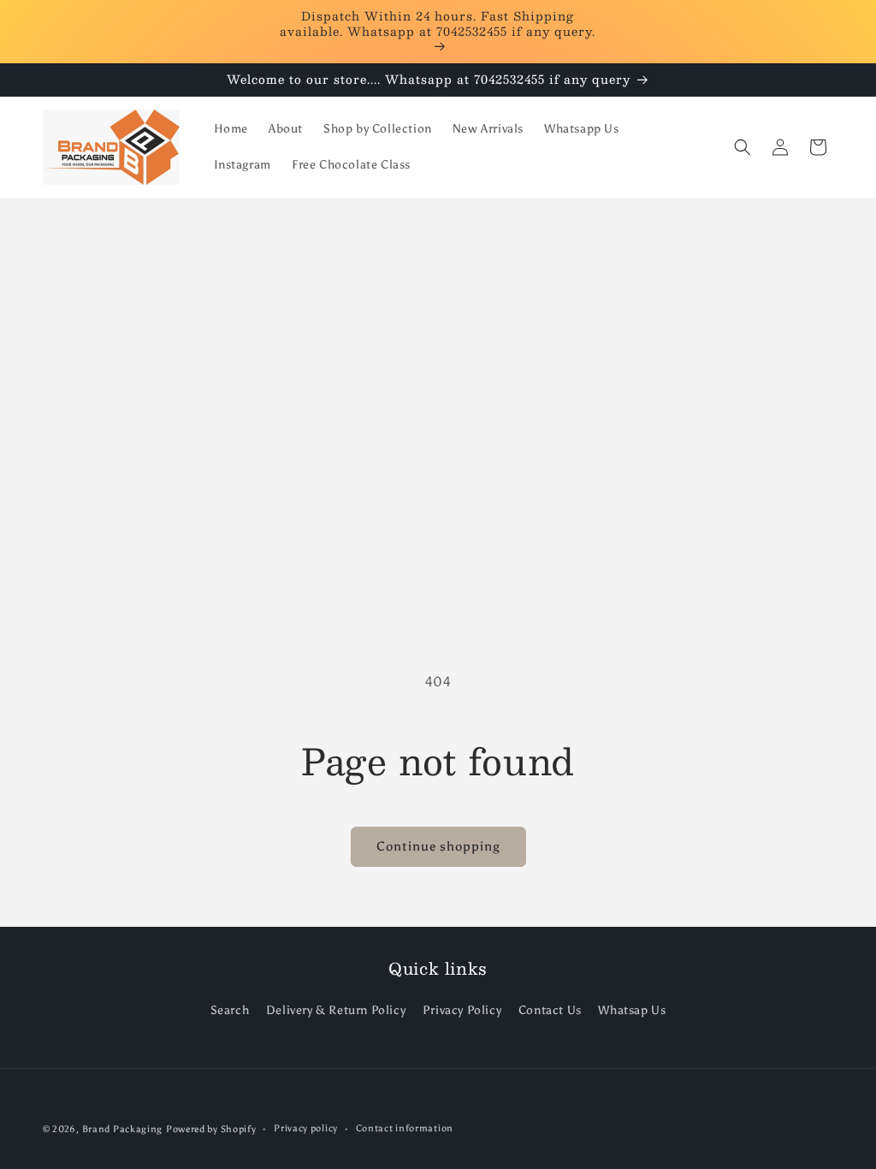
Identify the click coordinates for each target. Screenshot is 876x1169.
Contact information (404, 1128)
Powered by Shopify (211, 1129)
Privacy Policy (462, 1010)
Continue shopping (438, 846)
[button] (742, 147)
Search (230, 1010)
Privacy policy (306, 1128)
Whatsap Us (632, 1010)
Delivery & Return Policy (335, 1010)
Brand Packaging (122, 1129)
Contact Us (550, 1010)
